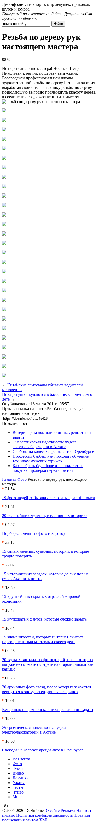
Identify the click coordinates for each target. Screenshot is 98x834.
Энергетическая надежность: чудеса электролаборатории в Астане (45, 444)
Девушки (21, 778)
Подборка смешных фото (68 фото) (33, 533)
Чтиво (18, 792)
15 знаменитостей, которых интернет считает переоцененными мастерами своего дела (42, 639)
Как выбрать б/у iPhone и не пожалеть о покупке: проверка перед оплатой (48, 468)
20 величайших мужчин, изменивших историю (44, 515)
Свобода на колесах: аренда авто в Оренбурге (53, 451)
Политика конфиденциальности (44, 815)
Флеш (18, 768)
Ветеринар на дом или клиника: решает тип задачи (47, 709)
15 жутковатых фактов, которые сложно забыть (44, 619)
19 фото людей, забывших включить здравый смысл (48, 497)
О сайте (53, 810)
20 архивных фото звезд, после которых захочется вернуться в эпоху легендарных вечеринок (46, 689)
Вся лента (21, 759)
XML (44, 820)
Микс (17, 797)
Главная (9, 479)
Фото (22, 479)
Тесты (18, 787)
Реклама (68, 810)
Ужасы (19, 782)
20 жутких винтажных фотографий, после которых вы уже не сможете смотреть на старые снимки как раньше (47, 664)
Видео (18, 773)
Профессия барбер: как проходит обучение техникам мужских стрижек (51, 458)
